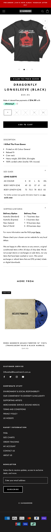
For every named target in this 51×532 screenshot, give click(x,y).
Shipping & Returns (13, 209)
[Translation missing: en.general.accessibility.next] (32, 69)
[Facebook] (4, 376)
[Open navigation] (3, 11)
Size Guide (8, 171)
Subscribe (13, 489)
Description (9, 139)
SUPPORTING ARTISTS (12, 400)
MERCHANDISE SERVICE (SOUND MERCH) (21, 404)
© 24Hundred (25, 503)
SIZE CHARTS (9, 437)
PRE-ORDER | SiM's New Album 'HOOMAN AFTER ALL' (25, 4)
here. (38, 232)
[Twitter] (10, 376)
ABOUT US (7, 455)
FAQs (5, 433)
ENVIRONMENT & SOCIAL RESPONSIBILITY (21, 391)
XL (34, 112)
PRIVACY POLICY (10, 413)
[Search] (42, 11)
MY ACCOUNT (9, 446)
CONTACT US (9, 450)
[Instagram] (17, 376)
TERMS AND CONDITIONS (14, 409)
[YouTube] (23, 376)
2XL (43, 112)
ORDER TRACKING (11, 441)
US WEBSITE (8, 418)
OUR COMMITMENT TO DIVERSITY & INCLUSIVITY (24, 396)
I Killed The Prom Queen (25, 79)
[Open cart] (47, 11)
